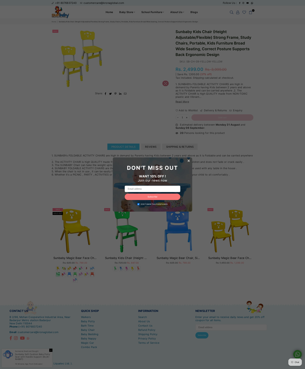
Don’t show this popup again (154, 204)
